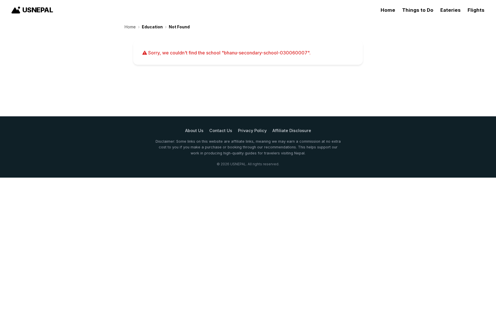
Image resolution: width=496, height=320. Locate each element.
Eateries (450, 10)
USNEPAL (37, 10)
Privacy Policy (252, 130)
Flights (476, 10)
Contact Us (220, 130)
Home (388, 10)
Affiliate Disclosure (291, 130)
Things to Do (417, 10)
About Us (194, 130)
